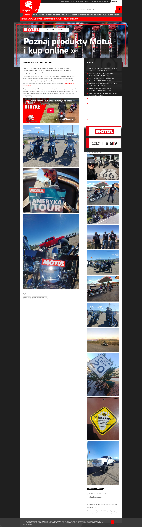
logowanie (114, 1)
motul (27, 297)
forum (77, 1)
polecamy (66, 19)
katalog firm (94, 1)
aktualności (32, 19)
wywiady (59, 19)
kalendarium (74, 19)
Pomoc (89, 502)
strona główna (64, 1)
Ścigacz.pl (28, 6)
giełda (87, 1)
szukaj (119, 9)
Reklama (100, 502)
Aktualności (49, 30)
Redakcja (106, 502)
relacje (39, 19)
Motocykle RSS (91, 507)
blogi (81, 1)
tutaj (48, 522)
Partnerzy (101, 504)
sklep (71, 1)
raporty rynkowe (49, 19)
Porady (61, 30)
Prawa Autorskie (92, 504)
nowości (24, 19)
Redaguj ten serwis (111, 504)
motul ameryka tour (40, 297)
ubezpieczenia (103, 1)
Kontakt (94, 502)
